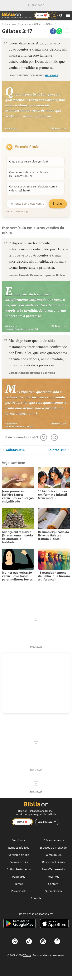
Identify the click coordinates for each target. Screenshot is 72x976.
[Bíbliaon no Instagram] (43, 941)
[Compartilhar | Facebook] (53, 31)
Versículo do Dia (18, 855)
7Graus (27, 955)
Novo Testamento (53, 869)
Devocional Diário (53, 862)
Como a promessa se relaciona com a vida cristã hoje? (33, 188)
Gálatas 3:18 (56, 450)
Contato (53, 884)
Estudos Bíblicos (18, 847)
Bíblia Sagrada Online (17, 17)
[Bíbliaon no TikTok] (29, 941)
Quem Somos (53, 891)
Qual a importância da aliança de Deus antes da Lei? (30, 174)
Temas (19, 884)
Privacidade (18, 891)
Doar (42, 15)
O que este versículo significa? (28, 161)
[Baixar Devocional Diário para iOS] (54, 924)
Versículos (18, 840)
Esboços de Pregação (53, 847)
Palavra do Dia (19, 862)
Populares (18, 876)
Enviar (58, 203)
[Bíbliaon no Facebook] (57, 941)
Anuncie (36, 898)
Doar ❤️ (22, 821)
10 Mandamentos (53, 840)
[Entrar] (54, 15)
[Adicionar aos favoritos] (67, 31)
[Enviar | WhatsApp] (59, 31)
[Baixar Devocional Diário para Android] (19, 924)
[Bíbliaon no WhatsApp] (15, 941)
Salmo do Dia (53, 855)
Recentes (53, 876)
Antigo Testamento (19, 869)
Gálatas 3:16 (15, 450)
